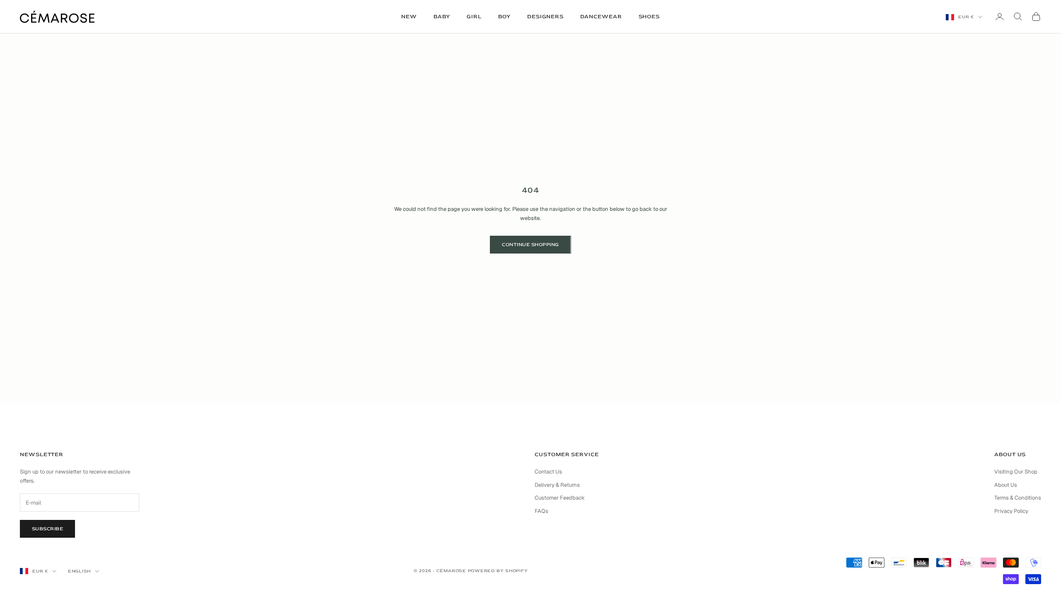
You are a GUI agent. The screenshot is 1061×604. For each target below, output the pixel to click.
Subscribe (47, 529)
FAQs (541, 511)
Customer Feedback (560, 497)
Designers (545, 16)
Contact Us (548, 471)
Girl (474, 16)
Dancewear (601, 16)
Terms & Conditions (1017, 497)
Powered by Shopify (498, 570)
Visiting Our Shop (1015, 471)
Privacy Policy (1011, 511)
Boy (504, 16)
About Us (1005, 484)
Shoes (649, 16)
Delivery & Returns (557, 484)
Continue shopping (530, 245)
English (79, 571)
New (409, 16)
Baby (442, 16)
